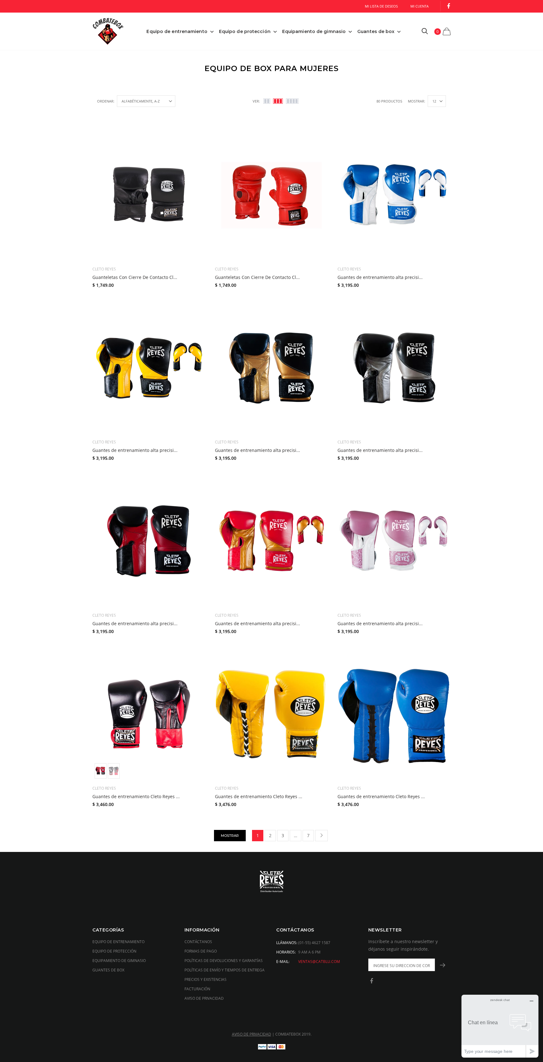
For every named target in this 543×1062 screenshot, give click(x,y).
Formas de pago (200, 951)
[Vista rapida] (196, 148)
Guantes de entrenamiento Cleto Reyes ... (136, 796)
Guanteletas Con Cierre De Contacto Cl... (134, 277)
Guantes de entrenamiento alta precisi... (380, 277)
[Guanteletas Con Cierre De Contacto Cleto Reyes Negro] (149, 195)
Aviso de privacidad (204, 998)
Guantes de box (375, 31)
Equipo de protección (245, 31)
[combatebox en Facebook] (448, 6)
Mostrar (230, 835)
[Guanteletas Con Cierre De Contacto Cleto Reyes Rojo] (271, 195)
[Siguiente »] (321, 835)
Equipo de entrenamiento (176, 31)
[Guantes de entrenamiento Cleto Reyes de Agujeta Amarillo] (271, 714)
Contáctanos (198, 941)
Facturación (197, 989)
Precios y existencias (205, 979)
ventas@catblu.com (319, 961)
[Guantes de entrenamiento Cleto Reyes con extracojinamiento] (149, 714)
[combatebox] (271, 882)
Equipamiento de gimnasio (314, 31)
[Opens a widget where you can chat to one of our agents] (500, 1026)
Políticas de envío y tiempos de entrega (224, 970)
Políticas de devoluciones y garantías (223, 960)
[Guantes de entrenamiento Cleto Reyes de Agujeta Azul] (394, 714)
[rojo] (101, 771)
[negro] (114, 771)
